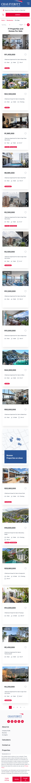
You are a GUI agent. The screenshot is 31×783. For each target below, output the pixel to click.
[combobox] (14, 10)
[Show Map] (28, 24)
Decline (17, 779)
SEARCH (17, 14)
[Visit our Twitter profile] (19, 721)
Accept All (25, 779)
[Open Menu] (28, 3)
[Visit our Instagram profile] (15, 721)
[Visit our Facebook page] (8, 721)
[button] (27, 43)
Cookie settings (6, 779)
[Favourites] (25, 55)
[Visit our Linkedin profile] (12, 721)
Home (3, 20)
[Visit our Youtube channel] (22, 721)
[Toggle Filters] (3, 15)
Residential (10, 20)
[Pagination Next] (24, 707)
